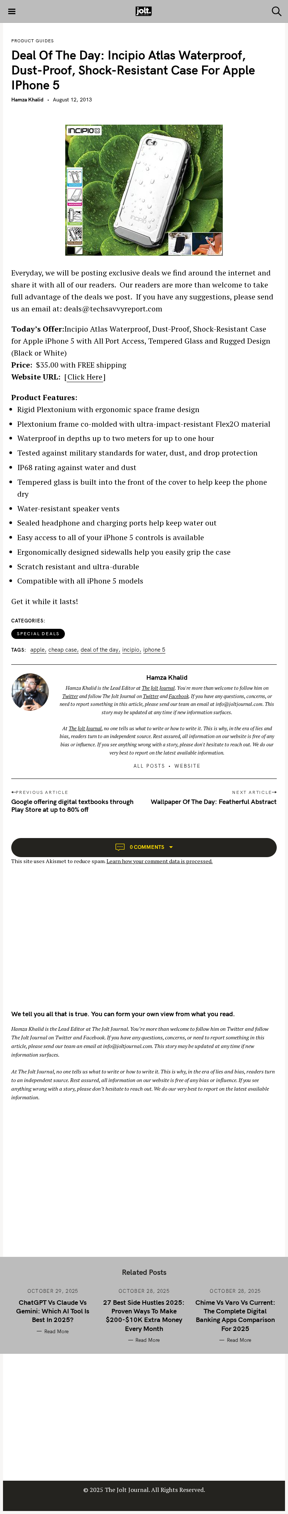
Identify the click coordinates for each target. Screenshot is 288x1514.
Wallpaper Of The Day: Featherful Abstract (214, 801)
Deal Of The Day (99, 649)
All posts (149, 766)
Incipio (131, 649)
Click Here (85, 377)
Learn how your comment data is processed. (159, 861)
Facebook (179, 696)
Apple (37, 649)
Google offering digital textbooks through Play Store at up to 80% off (72, 805)
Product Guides (32, 40)
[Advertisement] (74, 944)
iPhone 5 (154, 649)
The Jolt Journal (158, 688)
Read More (56, 1331)
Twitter (70, 696)
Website (187, 766)
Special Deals (38, 633)
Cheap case (62, 649)
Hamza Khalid (27, 99)
